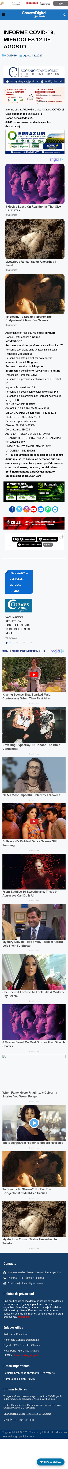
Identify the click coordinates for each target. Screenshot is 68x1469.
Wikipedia (23, 1316)
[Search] (64, 15)
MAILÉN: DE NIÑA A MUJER (18, 1420)
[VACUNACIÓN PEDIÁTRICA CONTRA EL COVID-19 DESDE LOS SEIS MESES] (18, 605)
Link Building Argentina (27, 1355)
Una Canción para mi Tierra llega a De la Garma (27, 1413)
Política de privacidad (18, 1294)
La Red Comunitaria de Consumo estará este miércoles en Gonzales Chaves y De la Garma (32, 1406)
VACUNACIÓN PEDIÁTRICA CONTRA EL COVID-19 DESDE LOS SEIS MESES (17, 625)
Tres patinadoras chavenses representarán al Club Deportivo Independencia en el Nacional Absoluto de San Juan (33, 1397)
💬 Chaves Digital (50, 1462)
